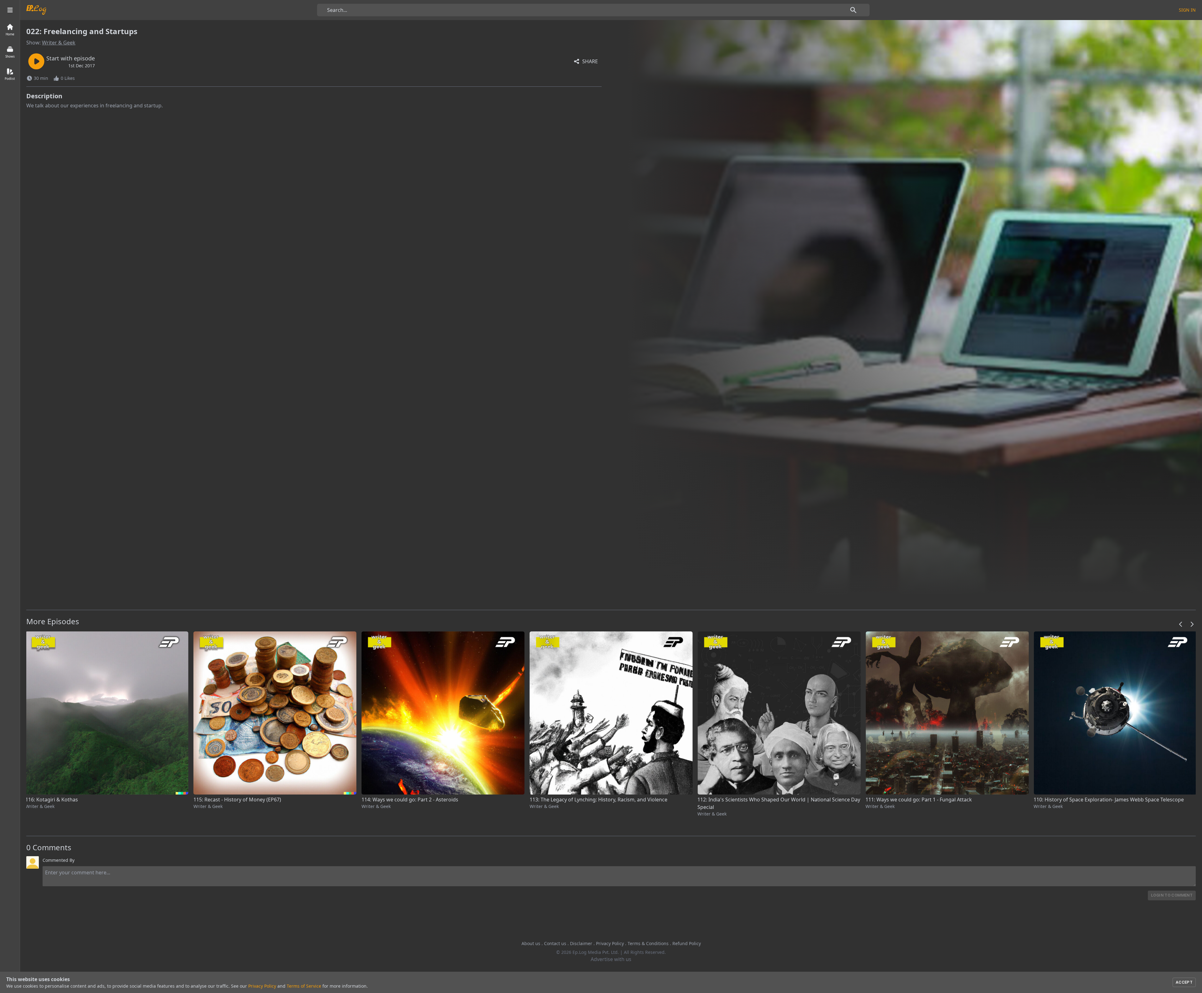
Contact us (555, 943)
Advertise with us (611, 959)
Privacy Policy (610, 943)
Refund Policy (686, 943)
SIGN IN (1187, 10)
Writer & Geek (58, 42)
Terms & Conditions (648, 943)
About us (530, 943)
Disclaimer (581, 943)
